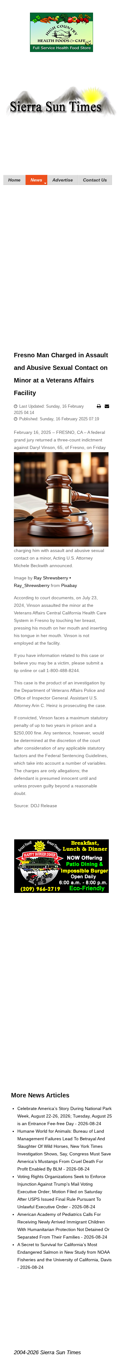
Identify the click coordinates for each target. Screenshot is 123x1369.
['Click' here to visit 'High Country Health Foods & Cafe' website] (61, 32)
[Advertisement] (61, 259)
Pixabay (69, 585)
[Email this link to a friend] (107, 406)
